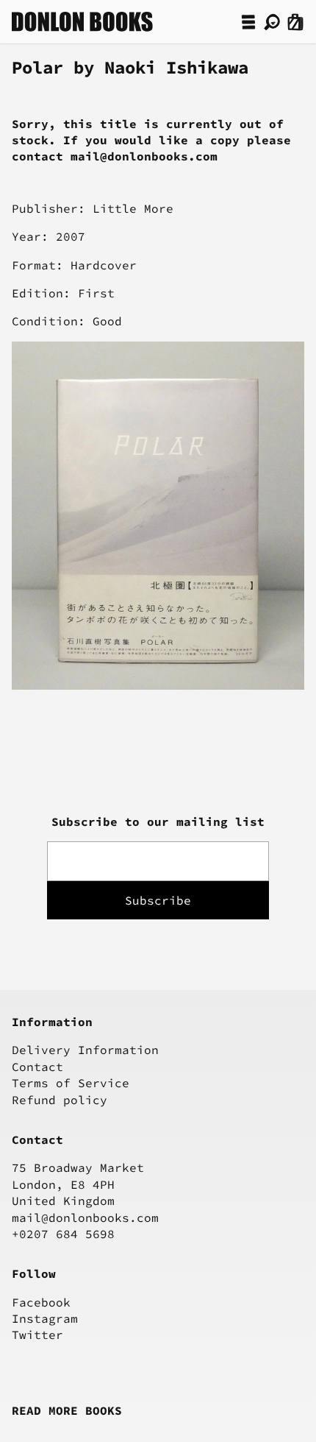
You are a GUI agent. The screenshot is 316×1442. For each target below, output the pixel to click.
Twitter (37, 1334)
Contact (37, 1066)
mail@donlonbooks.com (85, 1217)
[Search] (272, 22)
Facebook (41, 1302)
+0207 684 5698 (63, 1233)
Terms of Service (70, 1082)
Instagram (45, 1318)
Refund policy (59, 1099)
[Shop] (248, 22)
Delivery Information (85, 1049)
